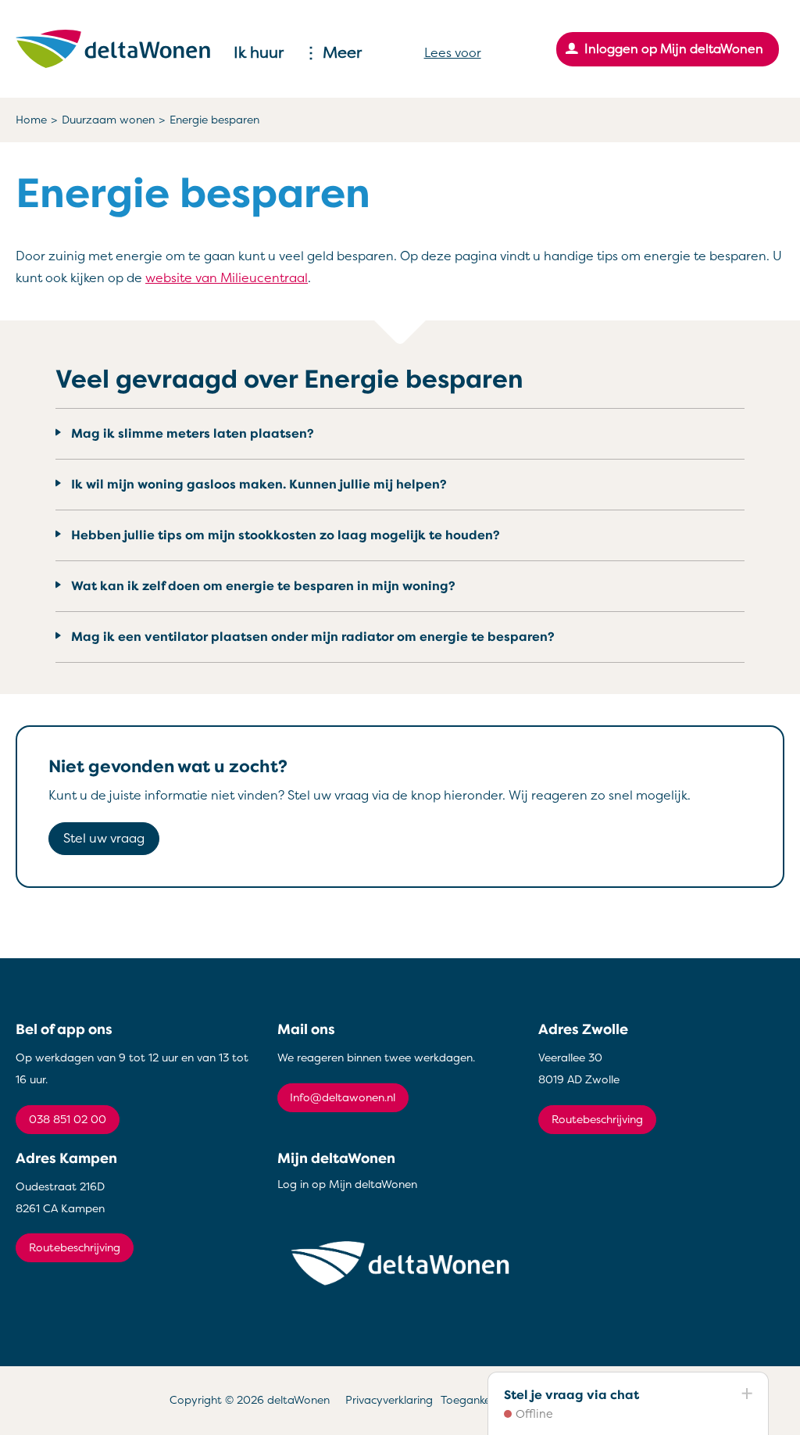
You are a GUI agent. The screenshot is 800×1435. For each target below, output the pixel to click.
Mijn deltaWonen (336, 1158)
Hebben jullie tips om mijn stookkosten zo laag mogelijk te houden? (285, 535)
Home (31, 120)
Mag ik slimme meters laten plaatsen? (192, 434)
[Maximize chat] (746, 1394)
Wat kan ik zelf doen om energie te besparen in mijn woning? (263, 586)
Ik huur (259, 53)
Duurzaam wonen (108, 120)
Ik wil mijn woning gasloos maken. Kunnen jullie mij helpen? (259, 484)
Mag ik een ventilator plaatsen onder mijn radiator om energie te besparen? (313, 637)
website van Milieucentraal (226, 278)
